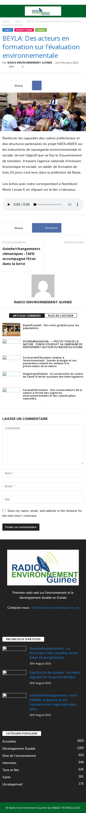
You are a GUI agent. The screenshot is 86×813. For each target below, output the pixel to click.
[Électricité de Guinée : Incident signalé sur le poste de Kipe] (14, 679)
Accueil (6, 21)
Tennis (41, 29)
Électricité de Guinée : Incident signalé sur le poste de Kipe (55, 674)
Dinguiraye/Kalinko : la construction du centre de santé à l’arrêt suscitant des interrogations (53, 375)
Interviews (9, 763)
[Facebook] (34, 617)
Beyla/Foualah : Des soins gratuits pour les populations (51, 326)
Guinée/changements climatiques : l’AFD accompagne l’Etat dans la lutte (21, 256)
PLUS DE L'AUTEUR (60, 315)
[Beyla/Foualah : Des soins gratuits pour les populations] (11, 329)
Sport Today (24, 29)
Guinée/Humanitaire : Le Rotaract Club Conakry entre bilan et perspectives (54, 653)
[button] (78, 11)
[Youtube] (52, 617)
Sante (18, 21)
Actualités (9, 741)
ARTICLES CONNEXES (27, 315)
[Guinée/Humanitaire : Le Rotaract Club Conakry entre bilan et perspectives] (14, 655)
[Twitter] (43, 617)
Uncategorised (12, 784)
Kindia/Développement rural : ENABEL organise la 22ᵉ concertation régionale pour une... (54, 702)
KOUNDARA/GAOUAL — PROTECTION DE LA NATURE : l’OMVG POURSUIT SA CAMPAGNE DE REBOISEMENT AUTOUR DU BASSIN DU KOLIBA (52, 344)
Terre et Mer (10, 770)
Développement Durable (18, 748)
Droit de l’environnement (19, 756)
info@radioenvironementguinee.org (55, 607)
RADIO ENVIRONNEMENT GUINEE (29, 62)
